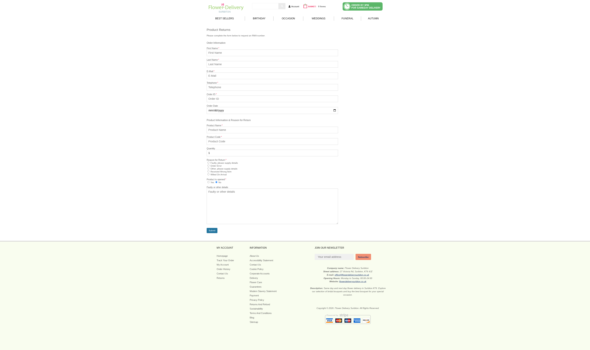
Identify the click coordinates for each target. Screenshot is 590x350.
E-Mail (210, 71)
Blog (252, 317)
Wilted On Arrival (218, 174)
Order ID (211, 94)
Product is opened (216, 179)
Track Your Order (225, 260)
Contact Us (222, 273)
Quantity (211, 148)
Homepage (222, 256)
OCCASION (288, 18)
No (219, 182)
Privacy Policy (257, 300)
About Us (254, 256)
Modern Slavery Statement (263, 291)
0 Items (322, 6)
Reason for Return (216, 160)
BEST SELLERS (224, 18)
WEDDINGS (318, 18)
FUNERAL (347, 18)
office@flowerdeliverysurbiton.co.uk (352, 275)
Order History (223, 269)
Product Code (213, 137)
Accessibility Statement (261, 260)
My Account (223, 264)
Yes (212, 182)
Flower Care (256, 282)
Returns (221, 278)
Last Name (212, 59)
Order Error (216, 166)
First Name (212, 48)
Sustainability (256, 308)
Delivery (254, 278)
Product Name (214, 125)
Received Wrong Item (221, 171)
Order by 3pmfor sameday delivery (365, 6)
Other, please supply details (223, 168)
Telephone (212, 82)
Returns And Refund (260, 304)
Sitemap (254, 322)
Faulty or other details (217, 187)
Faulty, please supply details (224, 163)
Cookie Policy (257, 269)
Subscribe (363, 257)
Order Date (212, 105)
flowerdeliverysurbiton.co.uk (352, 281)
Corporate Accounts (260, 273)
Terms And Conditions (261, 313)
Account (295, 6)
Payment (254, 295)
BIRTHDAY (259, 18)
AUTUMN (373, 18)
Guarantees (256, 286)
